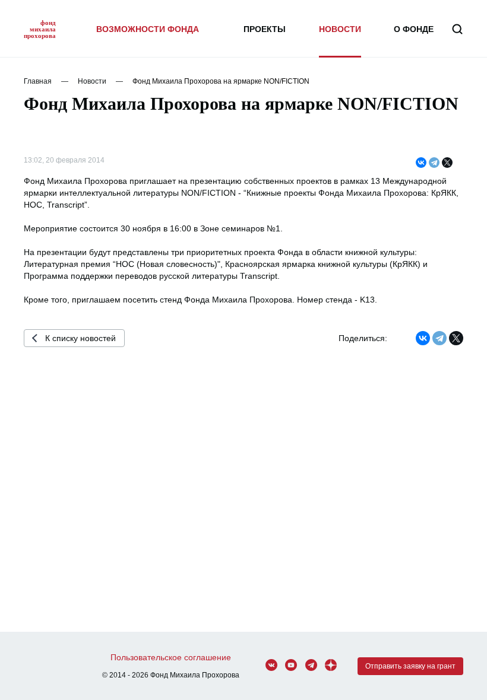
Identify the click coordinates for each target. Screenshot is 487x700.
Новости (340, 29)
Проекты (265, 29)
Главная (38, 81)
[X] (447, 163)
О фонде (414, 29)
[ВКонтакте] (421, 163)
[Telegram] (434, 163)
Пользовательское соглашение (170, 657)
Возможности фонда (147, 29)
